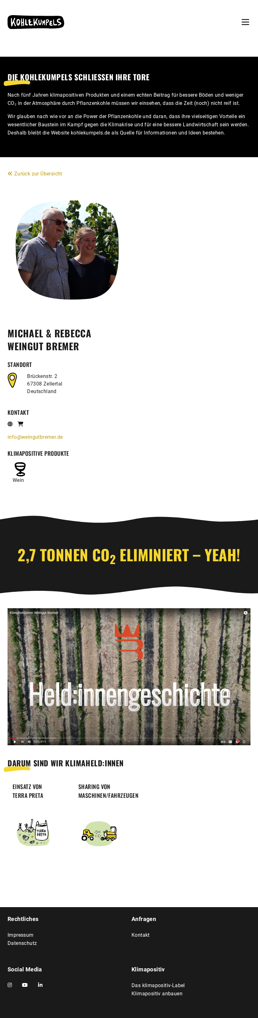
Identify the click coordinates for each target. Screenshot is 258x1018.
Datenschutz (22, 943)
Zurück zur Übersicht (38, 174)
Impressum (21, 935)
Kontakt (141, 935)
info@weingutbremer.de (35, 437)
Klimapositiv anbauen (157, 994)
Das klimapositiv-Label (158, 985)
